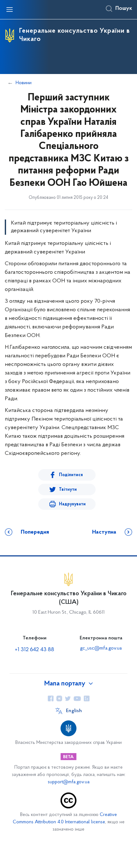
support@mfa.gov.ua (69, 782)
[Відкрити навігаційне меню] (9, 9)
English (74, 710)
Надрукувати (72, 504)
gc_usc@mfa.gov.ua (101, 648)
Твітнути (68, 489)
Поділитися (71, 475)
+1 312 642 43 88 (34, 650)
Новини (24, 82)
